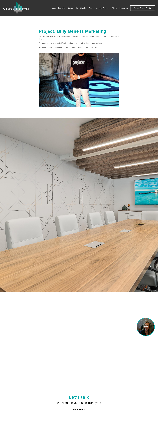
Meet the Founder (103, 8)
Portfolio (61, 8)
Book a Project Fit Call (142, 8)
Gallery (70, 8)
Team (91, 8)
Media (114, 8)
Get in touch (79, 409)
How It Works (80, 8)
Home (53, 8)
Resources (123, 8)
